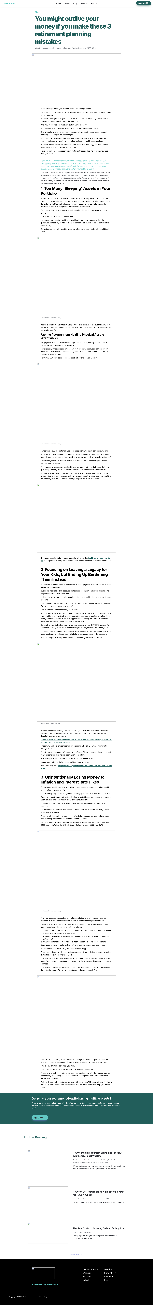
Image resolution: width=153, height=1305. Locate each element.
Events (94, 3)
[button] (1, 3)
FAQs (67, 3)
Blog (75, 3)
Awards (84, 3)
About (58, 3)
